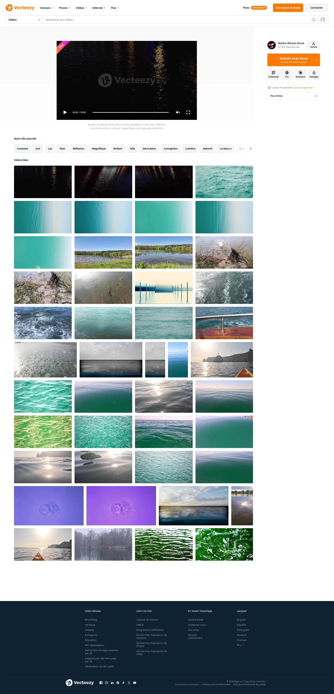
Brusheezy (91, 619)
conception (171, 148)
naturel (207, 148)
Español (241, 624)
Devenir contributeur (195, 636)
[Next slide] (247, 148)
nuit (62, 148)
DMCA (140, 624)
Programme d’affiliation (150, 630)
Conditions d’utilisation (187, 684)
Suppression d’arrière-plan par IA (100, 660)
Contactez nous (197, 624)
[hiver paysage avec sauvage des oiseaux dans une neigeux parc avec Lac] (103, 544)
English (241, 619)
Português (243, 630)
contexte (22, 148)
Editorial (97, 7)
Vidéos (80, 7)
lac (50, 148)
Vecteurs (45, 7)
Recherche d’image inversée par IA (101, 652)
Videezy (89, 630)
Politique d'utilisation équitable (249, 684)
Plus (113, 7)
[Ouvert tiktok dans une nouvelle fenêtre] (123, 682)
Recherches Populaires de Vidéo (151, 652)
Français (242, 640)
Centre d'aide (196, 619)
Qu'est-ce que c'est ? (304, 87)
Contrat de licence (147, 619)
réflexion (78, 148)
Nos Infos (193, 630)
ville (132, 148)
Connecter (316, 7)
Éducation (91, 640)
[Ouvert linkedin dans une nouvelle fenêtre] (112, 682)
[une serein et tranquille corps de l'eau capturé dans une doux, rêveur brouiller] (111, 359)
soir (38, 148)
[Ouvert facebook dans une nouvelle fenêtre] (101, 682)
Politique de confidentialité (216, 684)
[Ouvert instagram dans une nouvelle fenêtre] (106, 682)
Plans (246, 7)
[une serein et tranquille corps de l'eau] (193, 505)
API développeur (94, 645)
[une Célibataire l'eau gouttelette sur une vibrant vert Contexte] (164, 544)
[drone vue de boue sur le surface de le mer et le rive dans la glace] (45, 359)
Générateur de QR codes (99, 666)
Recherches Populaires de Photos (151, 644)
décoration (149, 148)
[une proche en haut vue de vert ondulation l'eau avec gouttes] (224, 544)
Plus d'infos (276, 95)
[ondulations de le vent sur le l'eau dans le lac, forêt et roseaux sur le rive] (103, 252)
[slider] (130, 112)
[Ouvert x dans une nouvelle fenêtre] (129, 682)
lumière (190, 148)
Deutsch (242, 635)
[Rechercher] (313, 20)
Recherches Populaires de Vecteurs (151, 636)
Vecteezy (90, 624)
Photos (63, 7)
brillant (117, 148)
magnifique (99, 148)
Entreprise (91, 635)
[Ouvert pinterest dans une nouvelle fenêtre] (117, 682)
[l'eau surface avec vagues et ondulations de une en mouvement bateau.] (224, 287)
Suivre (313, 46)
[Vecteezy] (20, 7)
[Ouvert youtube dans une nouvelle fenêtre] (134, 682)
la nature (226, 148)
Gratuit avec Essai (294, 60)
